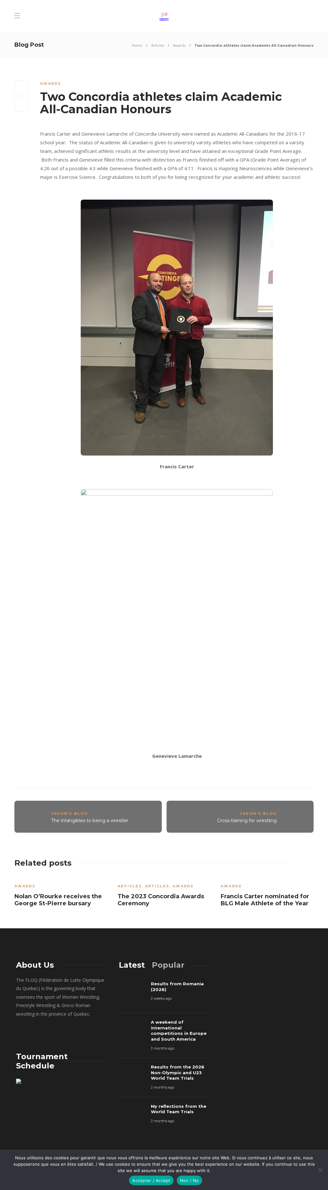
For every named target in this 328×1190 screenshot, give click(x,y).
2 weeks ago (161, 998)
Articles (157, 45)
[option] (61, 893)
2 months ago (162, 1048)
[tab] (132, 965)
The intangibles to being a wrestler (89, 820)
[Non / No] (320, 1170)
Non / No (189, 1180)
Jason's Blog (69, 813)
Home (137, 45)
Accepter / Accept (151, 1180)
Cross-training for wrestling (247, 820)
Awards (179, 45)
